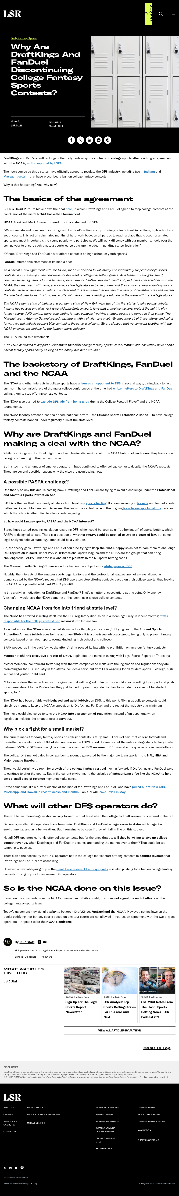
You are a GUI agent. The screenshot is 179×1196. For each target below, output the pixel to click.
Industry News (82, 997)
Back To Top (156, 1048)
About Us (47, 956)
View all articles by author (119, 1030)
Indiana (149, 172)
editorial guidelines (25, 956)
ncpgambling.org (38, 1077)
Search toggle (160, 13)
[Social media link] (71, 140)
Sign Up (150, 14)
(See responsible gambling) (156, 1077)
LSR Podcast (156, 997)
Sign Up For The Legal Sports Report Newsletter (81, 1007)
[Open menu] (173, 14)
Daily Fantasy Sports (24, 38)
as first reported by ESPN (44, 163)
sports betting (96, 503)
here (69, 209)
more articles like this (23, 971)
